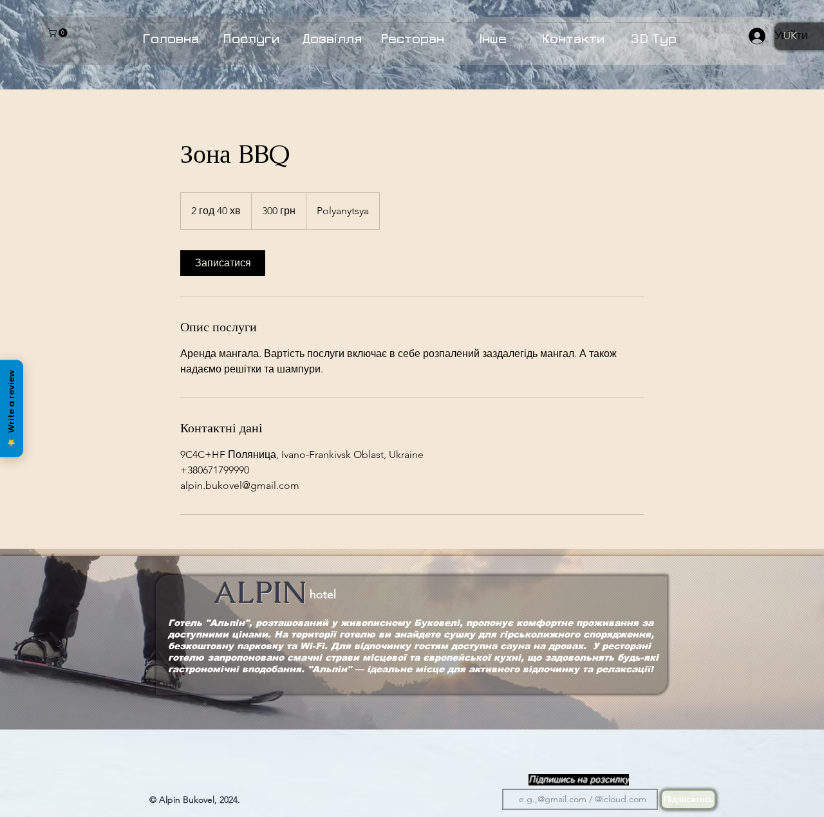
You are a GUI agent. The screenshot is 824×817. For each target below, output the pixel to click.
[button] (59, 32)
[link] (222, 263)
